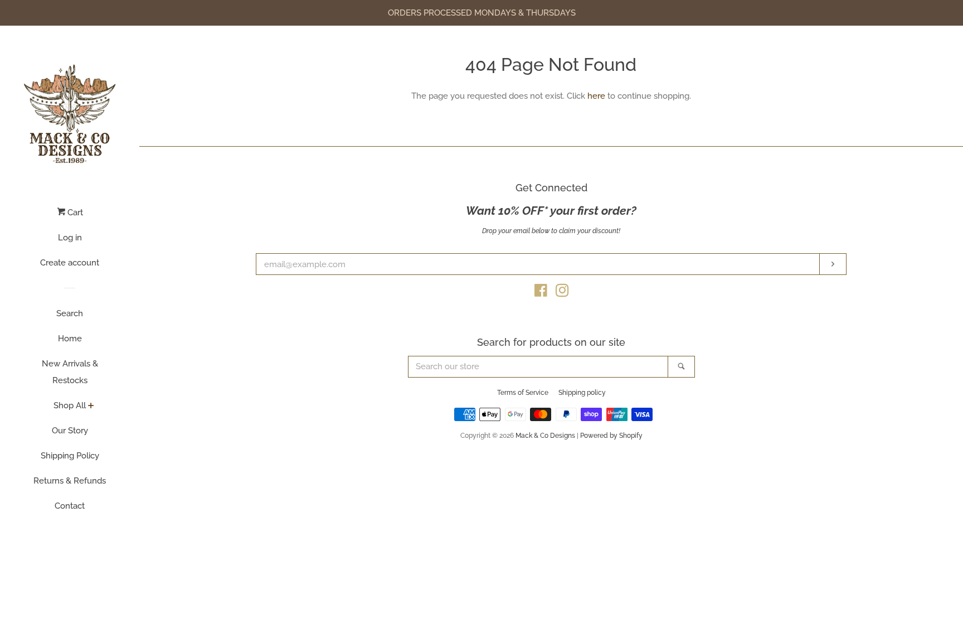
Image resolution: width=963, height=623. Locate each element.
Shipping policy (582, 393)
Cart (74, 212)
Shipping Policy (70, 456)
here (596, 96)
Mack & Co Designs (545, 436)
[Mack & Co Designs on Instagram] (562, 293)
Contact (70, 506)
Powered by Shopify (611, 436)
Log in (70, 238)
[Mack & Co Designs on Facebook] (541, 293)
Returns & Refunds (69, 481)
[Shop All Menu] (91, 406)
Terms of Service (522, 393)
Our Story (70, 431)
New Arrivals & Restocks (70, 372)
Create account (69, 263)
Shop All (70, 405)
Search (69, 313)
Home (70, 339)
